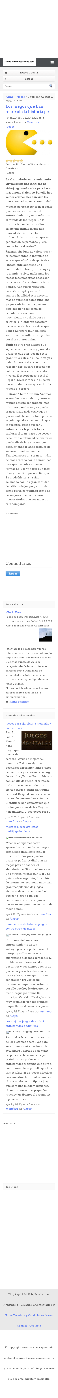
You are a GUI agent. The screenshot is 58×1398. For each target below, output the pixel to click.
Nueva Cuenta (29, 72)
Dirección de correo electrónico (25, 91)
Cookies (22, 1325)
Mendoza (33, 122)
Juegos (20, 96)
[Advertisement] (29, 29)
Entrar (29, 78)
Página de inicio (19, 701)
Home (9, 96)
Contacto (35, 1325)
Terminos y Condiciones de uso (33, 1315)
